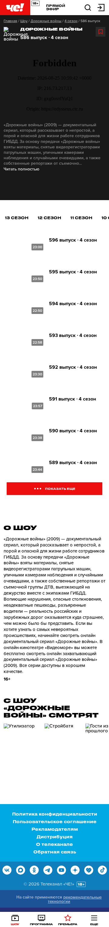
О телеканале (54, 844)
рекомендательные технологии (75, 899)
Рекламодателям (54, 829)
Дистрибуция (55, 836)
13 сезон (16, 217)
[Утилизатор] (22, 749)
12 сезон (49, 217)
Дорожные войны (46, 21)
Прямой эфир (55, 7)
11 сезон (81, 217)
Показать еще (60, 488)
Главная (10, 21)
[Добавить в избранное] (100, 32)
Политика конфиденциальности (54, 813)
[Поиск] (87, 7)
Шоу (24, 21)
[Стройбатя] (63, 749)
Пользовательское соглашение (55, 821)
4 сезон (71, 21)
